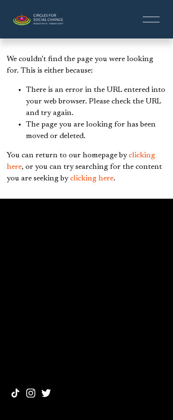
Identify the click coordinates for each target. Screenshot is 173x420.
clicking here (91, 178)
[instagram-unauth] (31, 393)
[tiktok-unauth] (15, 393)
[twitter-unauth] (46, 393)
